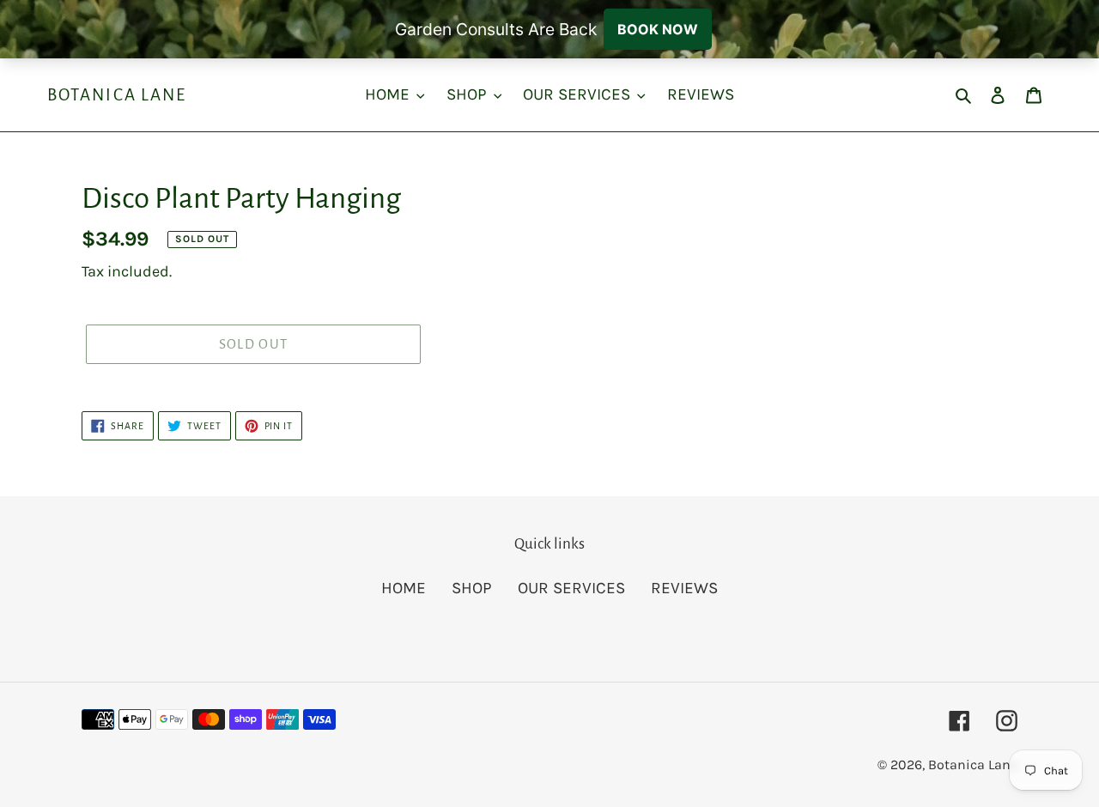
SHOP (472, 588)
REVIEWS (684, 588)
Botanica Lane (116, 95)
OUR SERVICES (571, 588)
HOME (403, 588)
